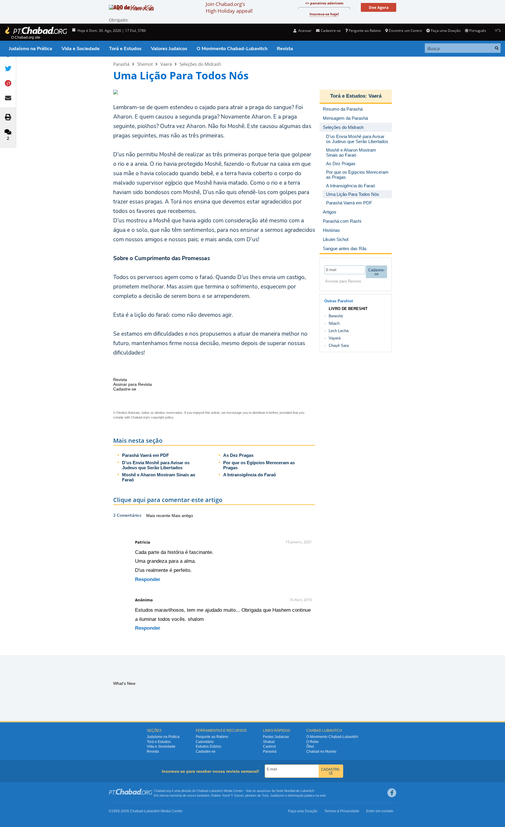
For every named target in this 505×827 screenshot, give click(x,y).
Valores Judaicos (169, 48)
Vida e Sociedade (81, 48)
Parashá (121, 64)
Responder (147, 579)
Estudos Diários (208, 746)
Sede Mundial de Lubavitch (295, 790)
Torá (265, 795)
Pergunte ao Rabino (365, 30)
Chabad (202, 790)
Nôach (334, 323)
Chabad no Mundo (321, 751)
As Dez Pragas (238, 455)
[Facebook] (391, 792)
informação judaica (301, 795)
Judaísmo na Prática (30, 48)
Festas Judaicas (276, 737)
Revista (285, 48)
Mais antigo (182, 515)
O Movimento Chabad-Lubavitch (232, 48)
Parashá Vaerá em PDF (145, 455)
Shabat (268, 742)
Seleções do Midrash (200, 64)
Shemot (145, 64)
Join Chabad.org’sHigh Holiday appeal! (229, 7)
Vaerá (166, 64)
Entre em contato (379, 811)
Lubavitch (216, 790)
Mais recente (159, 515)
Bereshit (336, 316)
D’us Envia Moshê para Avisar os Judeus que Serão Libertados (156, 465)
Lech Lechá (338, 331)
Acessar (304, 30)
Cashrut (269, 746)
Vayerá (334, 338)
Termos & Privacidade (341, 811)
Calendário (205, 742)
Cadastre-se (206, 751)
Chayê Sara (339, 345)
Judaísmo (277, 795)
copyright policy (162, 417)
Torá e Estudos (125, 48)
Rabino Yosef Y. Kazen (227, 795)
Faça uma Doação (445, 30)
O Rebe (312, 742)
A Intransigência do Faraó (249, 474)
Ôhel (310, 746)
